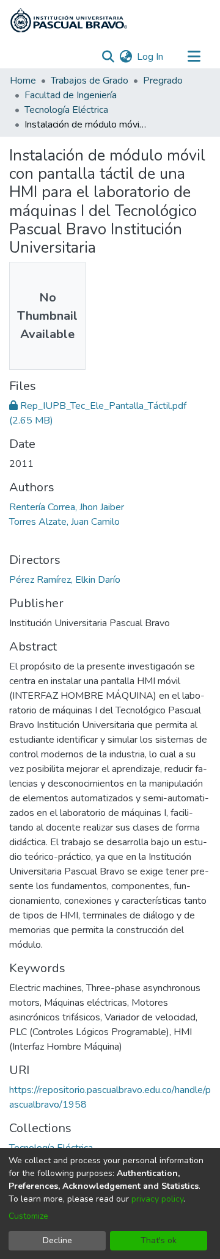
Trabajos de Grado (89, 80)
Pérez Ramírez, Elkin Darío (64, 579)
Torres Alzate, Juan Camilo (64, 521)
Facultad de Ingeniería (70, 95)
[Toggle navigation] (194, 56)
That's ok (159, 1240)
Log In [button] (150, 56)
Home (23, 80)
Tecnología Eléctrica (66, 110)
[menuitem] (125, 56)
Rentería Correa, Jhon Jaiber (66, 507)
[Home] (68, 20)
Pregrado (163, 80)
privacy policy (157, 1199)
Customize (28, 1216)
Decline (57, 1240)
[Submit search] (108, 56)
